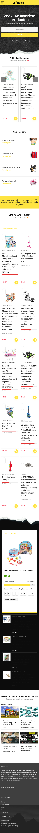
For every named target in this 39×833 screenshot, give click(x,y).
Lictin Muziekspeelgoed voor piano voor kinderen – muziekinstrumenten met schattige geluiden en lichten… (10, 262)
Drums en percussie (8, 84)
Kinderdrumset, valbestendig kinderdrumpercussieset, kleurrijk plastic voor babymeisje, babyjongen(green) (10, 96)
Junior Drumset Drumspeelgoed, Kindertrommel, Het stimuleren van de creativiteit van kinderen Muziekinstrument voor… (29, 317)
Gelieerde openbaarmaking (9, 826)
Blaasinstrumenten (8, 474)
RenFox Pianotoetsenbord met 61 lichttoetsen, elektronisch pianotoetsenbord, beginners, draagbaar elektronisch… (9, 376)
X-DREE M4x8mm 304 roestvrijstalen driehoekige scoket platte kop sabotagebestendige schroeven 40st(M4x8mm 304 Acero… (29, 486)
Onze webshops (6, 810)
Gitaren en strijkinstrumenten (26, 421)
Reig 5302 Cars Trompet (8, 478)
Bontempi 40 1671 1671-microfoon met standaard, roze (28, 257)
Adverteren (4, 812)
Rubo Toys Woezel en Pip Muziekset (18, 570)
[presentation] (3, 79)
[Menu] (2, 2)
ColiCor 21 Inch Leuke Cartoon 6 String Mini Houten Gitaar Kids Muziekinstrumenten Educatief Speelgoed (29, 432)
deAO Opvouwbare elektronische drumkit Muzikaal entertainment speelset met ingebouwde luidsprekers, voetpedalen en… (28, 97)
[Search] (36, 2)
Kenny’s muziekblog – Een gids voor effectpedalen (28, 723)
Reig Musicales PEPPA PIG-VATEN (8, 426)
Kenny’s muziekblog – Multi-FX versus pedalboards (28, 748)
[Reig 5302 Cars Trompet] (10, 466)
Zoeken (19, 34)
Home (3, 802)
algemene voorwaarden (8, 823)
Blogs (3, 807)
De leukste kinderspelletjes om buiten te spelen (9, 723)
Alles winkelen (5, 804)
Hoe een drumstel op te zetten (10, 747)
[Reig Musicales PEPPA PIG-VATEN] (10, 412)
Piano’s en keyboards (8, 250)
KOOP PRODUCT (16, 118)
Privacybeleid (5, 820)
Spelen (4, 727)
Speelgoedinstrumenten (27, 727)
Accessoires (24, 250)
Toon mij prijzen (6, 143)
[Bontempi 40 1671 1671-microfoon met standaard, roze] (29, 242)
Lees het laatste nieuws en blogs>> (19, 41)
